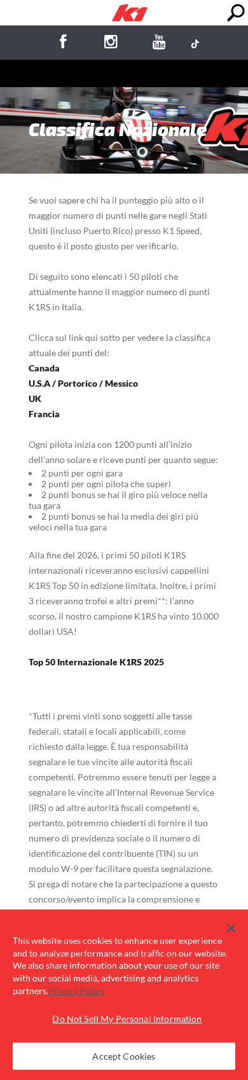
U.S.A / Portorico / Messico (83, 383)
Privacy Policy (76, 990)
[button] (231, 928)
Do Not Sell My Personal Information (127, 1018)
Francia (44, 413)
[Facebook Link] (63, 43)
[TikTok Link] (195, 43)
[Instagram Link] (111, 43)
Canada (44, 368)
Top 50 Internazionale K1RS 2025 (96, 661)
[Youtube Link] (159, 43)
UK (35, 398)
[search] (235, 13)
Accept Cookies (123, 1056)
